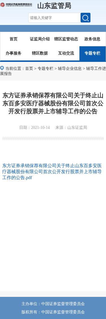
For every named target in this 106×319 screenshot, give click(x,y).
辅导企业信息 (70, 68)
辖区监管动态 (66, 39)
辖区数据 (40, 53)
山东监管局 (54, 5)
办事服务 (13, 53)
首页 (14, 39)
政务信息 (92, 39)
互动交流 (66, 53)
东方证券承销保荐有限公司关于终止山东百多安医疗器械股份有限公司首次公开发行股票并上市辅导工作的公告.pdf (52, 171)
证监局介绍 (40, 39)
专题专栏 (92, 53)
